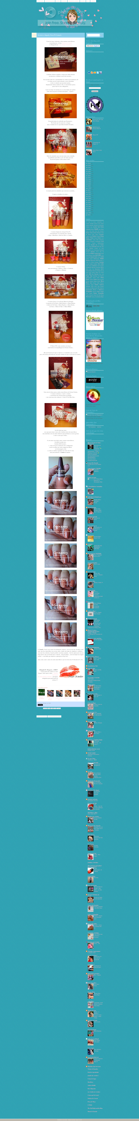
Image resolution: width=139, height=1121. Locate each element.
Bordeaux (102, 231)
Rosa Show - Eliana (97, 984)
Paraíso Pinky (91, 992)
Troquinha (59, 708)
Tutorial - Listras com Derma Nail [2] (98, 926)
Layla (91, 264)
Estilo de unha (91, 668)
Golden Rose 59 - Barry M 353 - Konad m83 (98, 958)
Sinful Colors (94, 286)
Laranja (101, 262)
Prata (102, 277)
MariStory (90, 1082)
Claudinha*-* (91, 964)
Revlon (87, 281)
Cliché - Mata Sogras (97, 855)
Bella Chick (94, 231)
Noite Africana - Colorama (97, 1050)
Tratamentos (89, 289)
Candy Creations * (93, 955)
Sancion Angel (89, 284)
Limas (87, 265)
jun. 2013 (88, 167)
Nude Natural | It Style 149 (98, 695)
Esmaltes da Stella (92, 1020)
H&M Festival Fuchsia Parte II (96, 127)
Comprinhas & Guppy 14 (96, 143)
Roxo (87, 283)
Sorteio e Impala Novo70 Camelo (50, 35)
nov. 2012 (88, 182)
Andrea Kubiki (91, 1085)
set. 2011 (88, 210)
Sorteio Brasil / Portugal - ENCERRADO (41, 697)
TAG (98, 288)
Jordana (91, 258)
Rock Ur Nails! (92, 572)
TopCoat (102, 288)
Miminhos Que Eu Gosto (94, 1066)
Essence (88, 250)
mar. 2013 (88, 173)
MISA (87, 269)
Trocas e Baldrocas (98, 289)
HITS (96, 255)
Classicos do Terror (97, 518)
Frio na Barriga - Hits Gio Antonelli (98, 782)
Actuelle (92, 223)
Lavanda (87, 264)
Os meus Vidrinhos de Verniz (93, 895)
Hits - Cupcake (97, 975)
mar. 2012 (88, 198)
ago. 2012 (88, 188)
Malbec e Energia (98, 722)
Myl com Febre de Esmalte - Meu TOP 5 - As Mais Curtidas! (98, 889)
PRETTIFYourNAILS (93, 974)
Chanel (98, 236)
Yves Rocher (98, 296)
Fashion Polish (91, 590)
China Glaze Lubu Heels (97, 150)
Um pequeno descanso (93, 800)
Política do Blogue (49, 1)
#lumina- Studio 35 (98, 582)
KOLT (97, 260)
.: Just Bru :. (91, 1001)
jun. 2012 (88, 192)
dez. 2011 (88, 204)
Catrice (94, 236)
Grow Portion (89, 255)
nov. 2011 (88, 206)
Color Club (95, 239)
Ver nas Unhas (91, 758)
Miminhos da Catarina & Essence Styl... (59, 698)
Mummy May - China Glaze (97, 994)
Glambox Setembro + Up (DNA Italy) (98, 907)
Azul (96, 229)
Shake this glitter (92, 983)
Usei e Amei (91, 1048)
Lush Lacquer (100, 265)
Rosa (102, 281)
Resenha (102, 279)
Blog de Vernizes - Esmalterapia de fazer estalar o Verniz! (93, 631)
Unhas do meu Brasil (93, 1039)
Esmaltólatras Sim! (93, 666)
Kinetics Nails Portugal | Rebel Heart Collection (97, 510)
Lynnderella (88, 267)
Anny (91, 227)
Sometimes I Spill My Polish (95, 740)
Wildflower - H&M (92, 760)
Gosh (102, 253)
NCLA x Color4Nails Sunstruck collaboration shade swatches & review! (95, 595)
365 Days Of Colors (91, 222)
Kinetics (88, 260)
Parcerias (64, 1)
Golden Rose (98, 253)
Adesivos (96, 223)
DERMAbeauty (101, 243)
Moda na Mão (91, 581)
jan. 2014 (88, 165)
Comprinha (97, 241)
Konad (100, 260)
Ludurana (94, 265)
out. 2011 (88, 208)
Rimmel (91, 281)
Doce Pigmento (92, 1088)
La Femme (91, 262)
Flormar (93, 251)
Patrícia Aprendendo (93, 1072)
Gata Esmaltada (92, 1030)
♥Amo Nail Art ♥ (92, 526)
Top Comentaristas (92, 427)
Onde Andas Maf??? (92, 814)
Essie (92, 250)
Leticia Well (97, 264)
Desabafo (88, 245)
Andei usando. (97, 1022)
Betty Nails (90, 602)
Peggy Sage (89, 276)
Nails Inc (95, 270)
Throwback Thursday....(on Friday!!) (97, 742)
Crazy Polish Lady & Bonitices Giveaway (98, 935)
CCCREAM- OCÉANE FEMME (97, 793)
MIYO (102, 269)
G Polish (90, 1105)
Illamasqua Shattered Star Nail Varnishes (98, 837)
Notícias (93, 272)
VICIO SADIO (92, 753)
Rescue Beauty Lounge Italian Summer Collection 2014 (97, 775)
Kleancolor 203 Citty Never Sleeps (98, 120)
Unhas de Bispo (92, 703)
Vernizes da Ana (92, 853)
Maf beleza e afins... (93, 812)
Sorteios (93, 1)
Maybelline (98, 267)
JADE (102, 257)
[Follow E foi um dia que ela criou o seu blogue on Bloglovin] (93, 46)
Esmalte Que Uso (92, 712)
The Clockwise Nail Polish (94, 553)
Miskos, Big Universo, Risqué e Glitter (98, 574)
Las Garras (91, 535)
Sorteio (54, 708)
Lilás (102, 264)
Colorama (101, 239)
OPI (90, 274)
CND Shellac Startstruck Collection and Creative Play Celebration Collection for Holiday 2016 (94, 623)
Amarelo (96, 225)
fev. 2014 (88, 163)
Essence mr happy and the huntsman (98, 898)
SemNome (99, 427)
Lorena (90, 265)
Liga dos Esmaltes (92, 563)
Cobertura (89, 240)
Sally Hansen (100, 283)
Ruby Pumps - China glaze (97, 1040)
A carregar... (89, 435)
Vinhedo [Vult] (97, 649)
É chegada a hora (91, 952)
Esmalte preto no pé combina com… (94, 465)
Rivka (98, 281)
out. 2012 (88, 184)
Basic (102, 229)
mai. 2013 (88, 169)
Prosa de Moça (92, 1102)
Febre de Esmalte (92, 885)
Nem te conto (97, 564)
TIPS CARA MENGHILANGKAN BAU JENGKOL (94, 680)
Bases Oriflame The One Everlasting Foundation (97, 605)
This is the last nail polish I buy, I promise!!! (95, 866)
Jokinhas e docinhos (93, 862)
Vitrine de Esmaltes (93, 1069)
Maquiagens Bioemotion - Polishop (94, 755)
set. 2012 (88, 186)
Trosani (94, 291)
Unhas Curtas (100, 291)
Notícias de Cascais (67, 43)
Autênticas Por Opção (93, 790)
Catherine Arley (89, 236)
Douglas (90, 246)
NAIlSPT (90, 544)
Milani (102, 267)
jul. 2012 (88, 190)
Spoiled (95, 288)
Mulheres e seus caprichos (94, 638)
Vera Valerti (89, 293)
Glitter (92, 253)
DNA (87, 246)
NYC (100, 272)
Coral (102, 241)
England (91, 248)
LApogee (96, 262)
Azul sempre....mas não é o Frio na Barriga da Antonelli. (98, 807)
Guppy (94, 255)
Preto (87, 279)
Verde (95, 293)
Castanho (45, 708)
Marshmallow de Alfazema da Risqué (98, 528)
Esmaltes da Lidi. (92, 803)
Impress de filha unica (97, 670)
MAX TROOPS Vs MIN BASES (98, 714)
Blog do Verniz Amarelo (94, 826)
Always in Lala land (93, 762)
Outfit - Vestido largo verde (97, 658)
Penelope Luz (96, 276)
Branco (88, 232)
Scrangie (90, 772)
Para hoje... (96, 877)
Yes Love (88, 297)
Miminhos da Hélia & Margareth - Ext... (68, 698)
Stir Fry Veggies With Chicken (97, 613)
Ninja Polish (88, 272)
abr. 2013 (88, 171)
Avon (92, 229)
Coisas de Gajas (92, 1079)
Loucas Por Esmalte (93, 463)
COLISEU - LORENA (97, 470)
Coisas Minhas (91, 876)
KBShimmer (96, 258)
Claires (95, 238)
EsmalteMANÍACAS (93, 1057)
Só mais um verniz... (93, 694)
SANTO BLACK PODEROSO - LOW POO (98, 547)
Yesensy (93, 296)
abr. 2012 (88, 196)
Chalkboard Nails (92, 619)
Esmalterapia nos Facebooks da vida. (95, 634)
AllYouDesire (91, 835)
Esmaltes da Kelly (99, 248)
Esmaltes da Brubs (92, 799)
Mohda (87, 270)
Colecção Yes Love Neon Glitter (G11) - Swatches (98, 828)
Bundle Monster (97, 232)
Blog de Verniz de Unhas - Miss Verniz (94, 443)
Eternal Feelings (92, 507)
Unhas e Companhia (93, 914)
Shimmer (88, 286)
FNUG (97, 251)
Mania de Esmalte (92, 1111)
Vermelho (101, 293)
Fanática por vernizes (93, 816)
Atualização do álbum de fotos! (97, 966)
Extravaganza (96, 250)
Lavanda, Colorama (96, 846)
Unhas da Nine (91, 730)
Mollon (90, 270)
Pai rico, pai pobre (98, 639)
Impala (49, 708)
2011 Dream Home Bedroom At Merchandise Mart (98, 480)
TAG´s (88, 1)
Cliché (99, 238)
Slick (99, 286)
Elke (100, 246)
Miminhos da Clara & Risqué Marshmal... (50, 698)
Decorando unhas (92, 924)
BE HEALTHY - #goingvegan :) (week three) (98, 687)
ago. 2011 (88, 213)
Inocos (98, 257)
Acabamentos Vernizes (73, 1)
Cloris (102, 238)
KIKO (102, 259)
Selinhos (83, 1)
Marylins (94, 267)
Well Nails (98, 295)
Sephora (102, 284)
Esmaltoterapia (92, 721)
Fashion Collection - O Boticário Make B (98, 1060)
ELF (98, 246)
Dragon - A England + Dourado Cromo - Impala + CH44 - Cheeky (98, 1015)
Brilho (91, 232)
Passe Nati (101, 274)
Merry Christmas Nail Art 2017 (98, 555)
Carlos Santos (95, 234)
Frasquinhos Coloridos (94, 677)
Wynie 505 (95, 135)
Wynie (102, 295)
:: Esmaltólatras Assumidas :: (95, 487)
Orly (93, 274)
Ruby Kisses (93, 283)
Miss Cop (91, 269)
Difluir (73, 1119)
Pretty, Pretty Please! (93, 657)
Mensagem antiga (42, 716)
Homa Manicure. (98, 1031)
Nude (52, 708)
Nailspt (98, 270)
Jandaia (87, 258)
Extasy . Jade (97, 943)
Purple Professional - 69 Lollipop (98, 870)
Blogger (65, 1119)
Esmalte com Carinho (93, 942)
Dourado (94, 246)
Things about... (91, 684)
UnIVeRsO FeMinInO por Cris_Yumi (94, 497)
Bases (100, 229)
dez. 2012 (88, 180)
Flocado (88, 251)
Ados (99, 223)
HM (99, 255)
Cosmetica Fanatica (90, 243)
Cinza (91, 238)
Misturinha (97, 269)
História (58, 1)
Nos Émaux (91, 844)
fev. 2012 (88, 200)
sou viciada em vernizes (94, 1092)
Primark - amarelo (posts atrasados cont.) (98, 917)
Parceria (96, 274)
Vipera (87, 295)
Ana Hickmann (101, 225)
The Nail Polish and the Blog (95, 1108)
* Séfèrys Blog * (92, 611)
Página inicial (40, 1)
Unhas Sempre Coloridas (64, 44)
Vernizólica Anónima (93, 933)
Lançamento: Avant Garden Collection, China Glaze (98, 1004)
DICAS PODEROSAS (93, 647)
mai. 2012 (88, 194)
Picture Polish (96, 277)
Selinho (96, 284)
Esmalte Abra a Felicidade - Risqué (97, 501)
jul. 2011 (88, 215)
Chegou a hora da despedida (98, 705)
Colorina (87, 241)
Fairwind (102, 250)
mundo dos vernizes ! (93, 1075)
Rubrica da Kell (92, 477)
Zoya (102, 296)
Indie (96, 257)
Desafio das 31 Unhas (97, 245)
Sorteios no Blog (90, 288)
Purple (95, 279)
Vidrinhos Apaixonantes (94, 951)
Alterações (91, 225)
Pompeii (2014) (91, 750)
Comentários (92, 241)
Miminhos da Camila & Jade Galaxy (77, 698)
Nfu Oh (102, 270)
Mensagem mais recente (54, 716)
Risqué (95, 281)
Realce (98, 279)
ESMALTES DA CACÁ (94, 749)
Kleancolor (93, 260)
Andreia (88, 227)
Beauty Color (88, 231)
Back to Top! (79, 1119)
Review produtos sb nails (98, 818)
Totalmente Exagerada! (94, 781)
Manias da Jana (92, 1010)
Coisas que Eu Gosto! (93, 1095)
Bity (98, 231)
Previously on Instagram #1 (97, 764)
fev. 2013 (88, 175)
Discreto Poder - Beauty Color (97, 537)
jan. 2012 (88, 202)
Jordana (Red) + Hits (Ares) (97, 732)
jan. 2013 (88, 177)
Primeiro (91, 279)
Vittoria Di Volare (92, 295)
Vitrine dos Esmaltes (93, 905)
